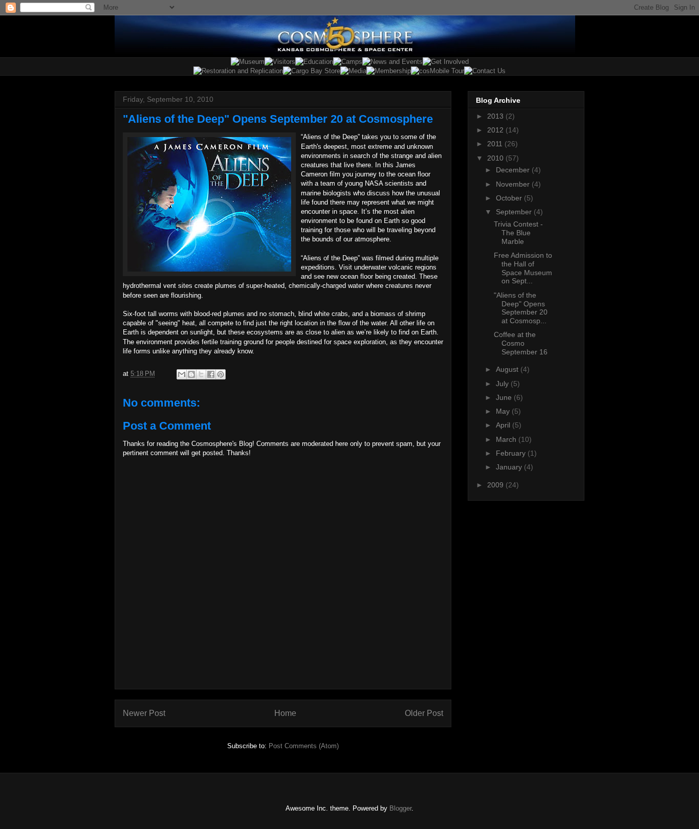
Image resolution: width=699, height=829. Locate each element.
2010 (496, 158)
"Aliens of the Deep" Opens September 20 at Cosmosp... (521, 308)
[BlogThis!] (191, 374)
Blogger (400, 808)
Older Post (424, 713)
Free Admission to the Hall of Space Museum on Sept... (523, 268)
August (508, 369)
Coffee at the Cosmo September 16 (521, 343)
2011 (496, 144)
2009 (496, 485)
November (514, 184)
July (503, 383)
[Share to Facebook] (211, 374)
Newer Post (144, 713)
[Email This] (182, 374)
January (510, 467)
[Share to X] (201, 374)
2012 (496, 130)
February (512, 453)
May (504, 411)
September (515, 212)
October (510, 198)
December (514, 170)
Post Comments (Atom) (304, 746)
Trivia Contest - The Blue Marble (518, 232)
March (507, 439)
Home (285, 713)
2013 (496, 116)
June (505, 397)
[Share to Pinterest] (220, 374)
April (504, 425)
